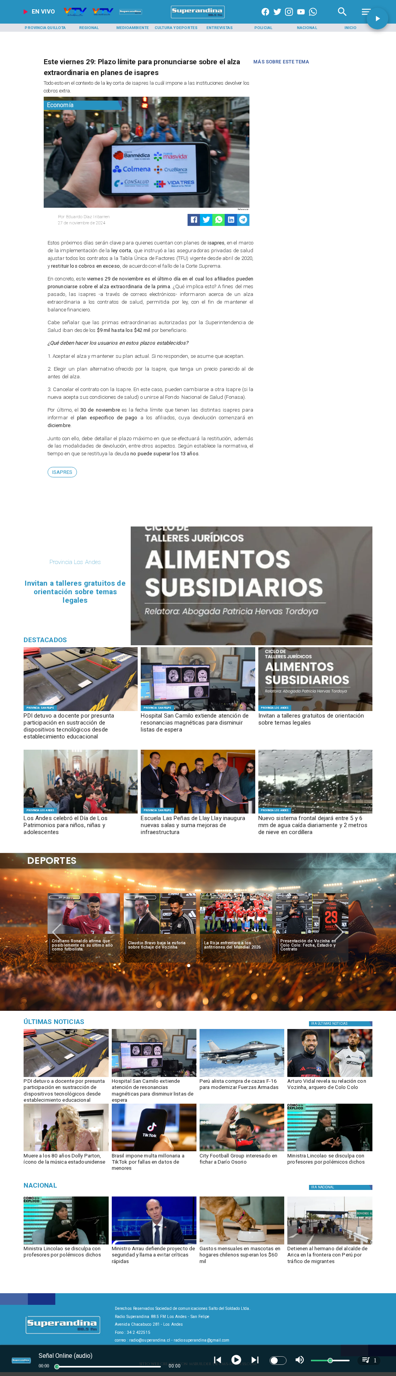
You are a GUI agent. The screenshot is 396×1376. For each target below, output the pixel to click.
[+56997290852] (313, 18)
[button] (62, 472)
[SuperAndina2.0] (197, 18)
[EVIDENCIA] (81, 710)
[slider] (57, 1366)
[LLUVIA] (315, 813)
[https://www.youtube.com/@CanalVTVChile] (301, 18)
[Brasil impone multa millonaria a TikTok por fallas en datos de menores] (154, 1150)
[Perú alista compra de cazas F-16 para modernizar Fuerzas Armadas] (242, 1076)
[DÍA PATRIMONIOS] (81, 813)
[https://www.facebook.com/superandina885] (265, 18)
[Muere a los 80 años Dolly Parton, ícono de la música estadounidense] (66, 1150)
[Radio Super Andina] (342, 18)
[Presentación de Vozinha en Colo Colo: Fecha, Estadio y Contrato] (312, 934)
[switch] (278, 1360)
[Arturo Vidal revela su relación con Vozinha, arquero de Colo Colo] (329, 1076)
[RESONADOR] (198, 710)
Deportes (64, 897)
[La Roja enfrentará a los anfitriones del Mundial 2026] (236, 934)
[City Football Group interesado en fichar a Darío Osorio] (242, 1150)
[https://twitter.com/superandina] (277, 18)
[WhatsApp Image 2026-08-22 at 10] (198, 813)
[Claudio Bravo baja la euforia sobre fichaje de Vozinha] (160, 934)
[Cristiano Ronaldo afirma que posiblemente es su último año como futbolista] (84, 934)
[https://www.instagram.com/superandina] (289, 18)
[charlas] (315, 710)
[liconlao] (329, 1150)
